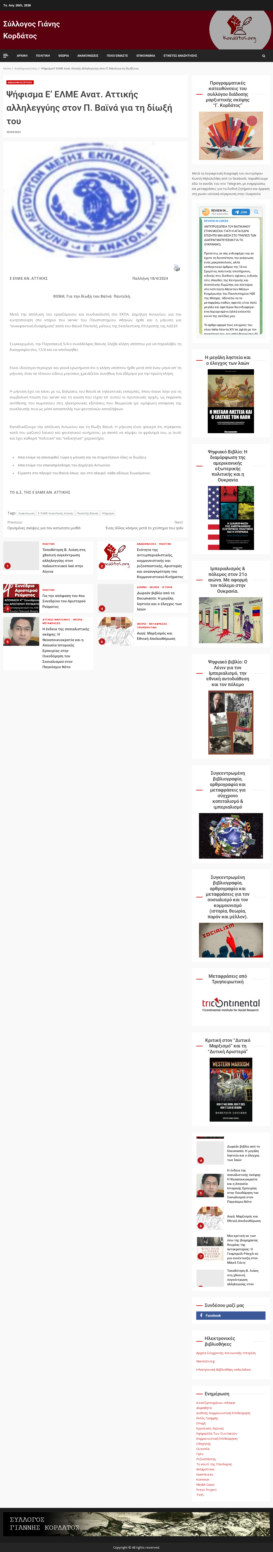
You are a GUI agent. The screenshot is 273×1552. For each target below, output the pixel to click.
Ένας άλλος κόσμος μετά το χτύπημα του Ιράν (144, 525)
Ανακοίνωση (26, 513)
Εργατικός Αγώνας (210, 1428)
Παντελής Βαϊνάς (88, 513)
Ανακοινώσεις (87, 55)
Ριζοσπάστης (206, 1459)
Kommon (202, 1479)
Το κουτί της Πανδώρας (214, 1464)
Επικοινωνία (145, 55)
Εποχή (201, 1423)
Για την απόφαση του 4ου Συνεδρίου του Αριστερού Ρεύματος (21, 598)
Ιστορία (167, 587)
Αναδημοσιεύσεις (20, 82)
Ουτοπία (202, 1449)
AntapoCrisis (205, 1469)
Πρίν (200, 1454)
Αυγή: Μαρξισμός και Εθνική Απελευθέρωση (116, 631)
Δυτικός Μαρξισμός (56, 619)
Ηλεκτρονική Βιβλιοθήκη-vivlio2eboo (223, 1369)
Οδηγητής (203, 1443)
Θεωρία (63, 55)
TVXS (200, 1495)
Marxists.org (205, 1361)
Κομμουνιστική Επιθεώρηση (216, 1438)
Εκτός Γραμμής (207, 1418)
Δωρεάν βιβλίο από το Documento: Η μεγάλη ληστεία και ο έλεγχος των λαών (116, 598)
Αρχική (22, 55)
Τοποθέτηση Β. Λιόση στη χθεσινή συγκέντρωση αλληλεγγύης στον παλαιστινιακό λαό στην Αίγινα (21, 555)
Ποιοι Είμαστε (117, 55)
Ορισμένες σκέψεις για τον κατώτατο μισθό (44, 525)
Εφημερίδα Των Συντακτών (216, 1433)
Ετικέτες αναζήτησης (180, 55)
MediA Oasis (205, 1484)
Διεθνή (142, 587)
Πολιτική (43, 55)
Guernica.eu (204, 1474)
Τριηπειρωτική (147, 627)
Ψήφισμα (108, 513)
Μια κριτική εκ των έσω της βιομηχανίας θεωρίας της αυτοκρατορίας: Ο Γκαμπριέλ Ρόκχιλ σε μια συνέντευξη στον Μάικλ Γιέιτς (210, 1249)
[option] (231, 1154)
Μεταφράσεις (51, 623)
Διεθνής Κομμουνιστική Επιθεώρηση (223, 1413)
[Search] (263, 56)
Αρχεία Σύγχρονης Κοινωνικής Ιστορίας (226, 1353)
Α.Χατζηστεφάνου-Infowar (215, 1403)
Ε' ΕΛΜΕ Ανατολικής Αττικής (55, 513)
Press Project (206, 1489)
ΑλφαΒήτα (204, 1408)
